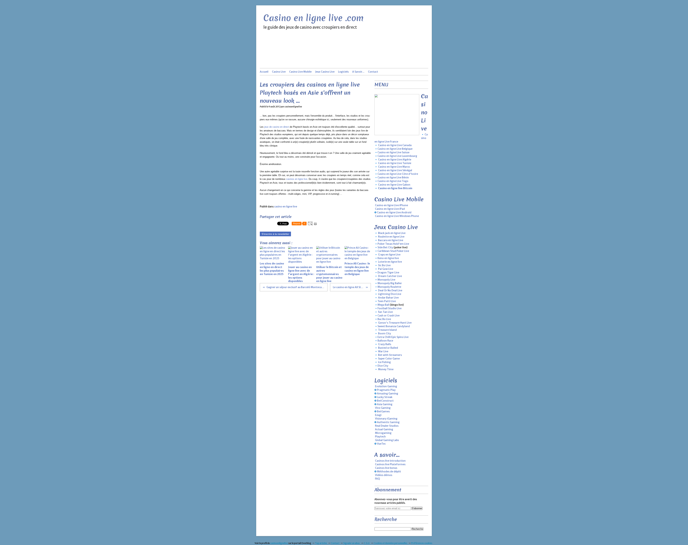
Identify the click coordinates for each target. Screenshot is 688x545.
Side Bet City (385, 247)
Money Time (385, 369)
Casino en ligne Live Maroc (394, 166)
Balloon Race (385, 340)
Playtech (380, 436)
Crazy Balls (384, 344)
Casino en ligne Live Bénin (393, 177)
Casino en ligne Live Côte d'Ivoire (398, 174)
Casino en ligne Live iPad (390, 208)
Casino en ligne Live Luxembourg (397, 156)
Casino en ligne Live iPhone (391, 205)
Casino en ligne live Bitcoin (395, 188)
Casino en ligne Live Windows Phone (397, 216)
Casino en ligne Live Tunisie (394, 163)
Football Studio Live (390, 308)
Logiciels (343, 71)
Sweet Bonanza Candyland (394, 326)
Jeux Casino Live (325, 71)
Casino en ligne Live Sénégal (395, 170)
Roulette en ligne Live (391, 236)
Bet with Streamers (390, 355)
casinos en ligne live (296, 179)
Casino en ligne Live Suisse (393, 152)
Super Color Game (389, 358)
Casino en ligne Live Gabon (394, 184)
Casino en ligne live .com (313, 18)
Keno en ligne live (388, 258)
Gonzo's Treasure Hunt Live (395, 322)
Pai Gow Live (385, 269)
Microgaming (383, 433)
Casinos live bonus (386, 468)
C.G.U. (367, 543)
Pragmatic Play (386, 390)
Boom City (384, 333)
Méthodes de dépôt (389, 471)
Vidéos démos (383, 475)
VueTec (381, 443)
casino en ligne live (285, 206)
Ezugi (378, 415)
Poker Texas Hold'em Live (393, 243)
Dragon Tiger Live (388, 272)
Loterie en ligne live (390, 261)
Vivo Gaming (383, 407)
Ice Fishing (384, 362)
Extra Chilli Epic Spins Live (393, 337)
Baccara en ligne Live (390, 240)
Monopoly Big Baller (390, 283)
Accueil (264, 71)
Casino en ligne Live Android (394, 212)
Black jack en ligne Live (391, 233)
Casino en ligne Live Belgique (395, 148)
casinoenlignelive (279, 543)
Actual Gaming (384, 429)
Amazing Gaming (387, 393)
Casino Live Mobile (300, 71)
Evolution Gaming (386, 386)
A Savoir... (358, 71)
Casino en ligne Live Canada (395, 145)
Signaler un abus (351, 543)
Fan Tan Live (385, 312)
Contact (373, 71)
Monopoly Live (386, 279)
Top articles (321, 543)
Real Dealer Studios (386, 425)
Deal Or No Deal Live (390, 290)
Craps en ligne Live (389, 254)
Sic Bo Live (384, 265)
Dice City (383, 365)
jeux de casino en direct (276, 126)
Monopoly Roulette (389, 286)
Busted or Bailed (388, 347)
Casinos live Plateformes (390, 464)
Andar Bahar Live (388, 297)
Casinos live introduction (390, 460)
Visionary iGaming (386, 418)
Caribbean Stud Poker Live (393, 251)
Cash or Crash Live (389, 315)
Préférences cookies (421, 543)
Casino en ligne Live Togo (393, 181)
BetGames (383, 411)
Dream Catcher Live (390, 276)
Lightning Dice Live (389, 294)
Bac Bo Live (384, 319)
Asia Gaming (384, 404)
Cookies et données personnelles (390, 543)
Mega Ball (383, 304)
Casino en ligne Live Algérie (394, 159)
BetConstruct (385, 400)
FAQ (377, 478)
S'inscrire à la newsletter (275, 234)
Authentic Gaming (388, 422)
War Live (383, 351)
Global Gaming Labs (387, 440)
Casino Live (279, 71)
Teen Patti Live (387, 301)
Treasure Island (387, 329)
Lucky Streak (384, 397)
